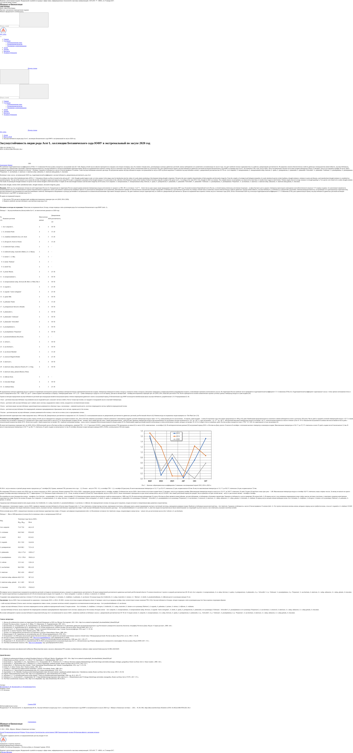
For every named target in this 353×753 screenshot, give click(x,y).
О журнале (7, 41)
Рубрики (22, 732)
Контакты (7, 51)
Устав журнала (30, 732)
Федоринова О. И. (5, 687)
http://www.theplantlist (35, 642)
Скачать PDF (32, 704)
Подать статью (32, 68)
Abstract (9, 165)
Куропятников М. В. (29, 687)
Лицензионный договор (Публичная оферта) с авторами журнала (78, 732)
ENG (4, 34)
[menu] (0, 36)
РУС (1, 34)
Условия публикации (10, 53)
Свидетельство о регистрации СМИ (46, 732)
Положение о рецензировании (16, 46)
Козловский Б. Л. (17, 687)
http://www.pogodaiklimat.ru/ (41, 637)
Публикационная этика (14, 42)
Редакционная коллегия (14, 44)
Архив (6, 47)
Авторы (6, 49)
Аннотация (3, 165)
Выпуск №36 (8, 137)
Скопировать (32, 722)
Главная (6, 39)
